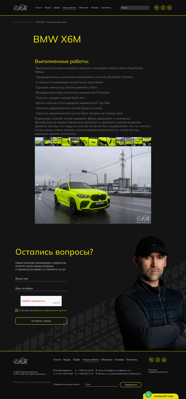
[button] (48, 141)
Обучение (83, 7)
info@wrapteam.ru (64, 370)
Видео (48, 7)
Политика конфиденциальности (158, 371)
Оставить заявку (41, 320)
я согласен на (43, 310)
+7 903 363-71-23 (85, 373)
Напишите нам (163, 396)
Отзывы (95, 7)
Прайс (57, 7)
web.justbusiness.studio (40, 382)
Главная (16, 22)
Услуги (39, 7)
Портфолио (28, 22)
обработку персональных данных (50, 310)
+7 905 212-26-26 (85, 370)
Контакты (106, 7)
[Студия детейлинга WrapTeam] (20, 7)
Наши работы (69, 7)
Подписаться (130, 384)
